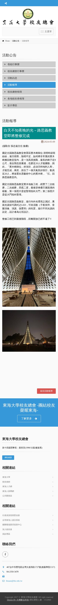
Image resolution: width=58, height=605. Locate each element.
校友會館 (6, 482)
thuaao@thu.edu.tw (14, 581)
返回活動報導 (46, 391)
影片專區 (12, 105)
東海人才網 (7, 486)
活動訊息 (12, 78)
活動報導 (12, 85)
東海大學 (6, 477)
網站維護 (8, 457)
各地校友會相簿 (15, 98)
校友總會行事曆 (15, 71)
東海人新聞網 (8, 491)
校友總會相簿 (14, 92)
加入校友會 (7, 529)
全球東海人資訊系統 (11, 520)
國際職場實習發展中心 (12, 525)
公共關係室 (7, 496)
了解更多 (26, 418)
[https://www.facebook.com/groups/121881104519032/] (5, 554)
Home (7, 41)
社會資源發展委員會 (11, 515)
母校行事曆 (13, 64)
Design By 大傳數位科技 (18, 600)
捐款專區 (6, 534)
